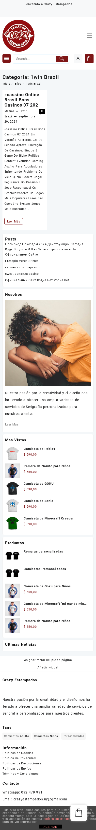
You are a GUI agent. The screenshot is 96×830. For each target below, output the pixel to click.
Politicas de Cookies (17, 753)
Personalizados (73, 736)
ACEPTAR (50, 826)
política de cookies (57, 819)
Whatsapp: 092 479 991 (22, 792)
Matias (9, 111)
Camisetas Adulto (16, 736)
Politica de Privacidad (19, 758)
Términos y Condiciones (20, 773)
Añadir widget (47, 667)
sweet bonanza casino (22, 274)
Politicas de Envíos (16, 768)
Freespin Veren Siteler (21, 261)
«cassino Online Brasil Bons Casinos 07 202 (21, 100)
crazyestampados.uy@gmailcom (40, 799)
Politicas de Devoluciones (21, 763)
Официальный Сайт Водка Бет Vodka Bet (37, 280)
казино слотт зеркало (22, 267)
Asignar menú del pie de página (48, 660)
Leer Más (13, 222)
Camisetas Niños (46, 736)
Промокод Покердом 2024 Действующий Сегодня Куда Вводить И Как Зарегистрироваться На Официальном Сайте (44, 249)
